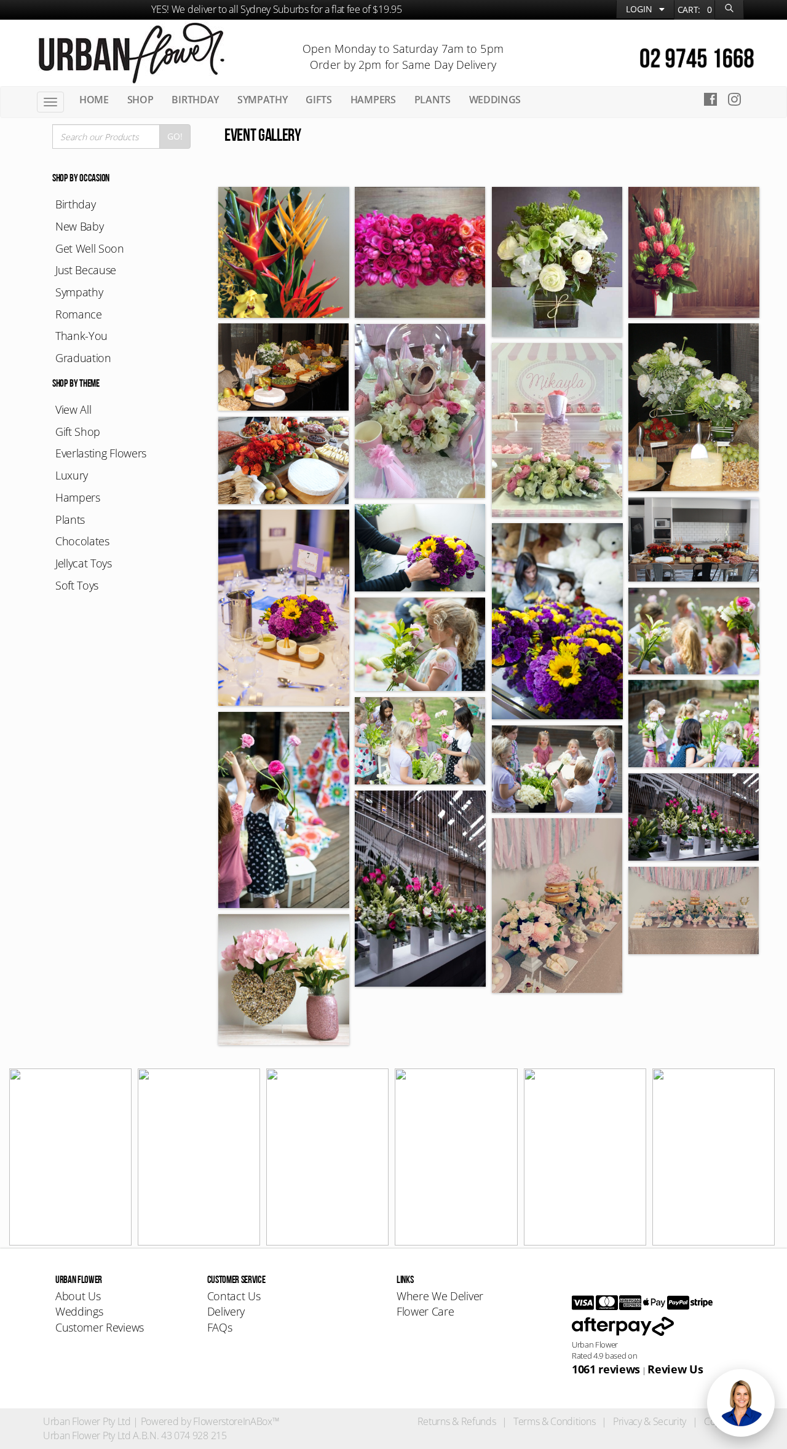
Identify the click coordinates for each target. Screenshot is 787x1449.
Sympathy (79, 292)
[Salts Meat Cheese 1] (693, 539)
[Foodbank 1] (557, 621)
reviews (606, 1369)
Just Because (85, 270)
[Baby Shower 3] (557, 905)
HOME (94, 99)
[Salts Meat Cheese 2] (283, 460)
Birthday (75, 204)
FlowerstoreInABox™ (236, 1421)
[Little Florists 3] (420, 740)
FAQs (219, 1327)
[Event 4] (283, 252)
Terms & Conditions (554, 1421)
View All (73, 409)
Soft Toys (76, 585)
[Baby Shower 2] (693, 910)
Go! (175, 136)
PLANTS (432, 99)
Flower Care (425, 1311)
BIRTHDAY (195, 99)
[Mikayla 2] (420, 411)
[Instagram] (738, 101)
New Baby (79, 226)
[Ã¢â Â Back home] (131, 51)
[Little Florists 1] (557, 769)
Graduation (83, 357)
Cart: (695, 9)
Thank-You (81, 335)
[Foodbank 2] (283, 608)
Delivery (226, 1311)
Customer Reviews (99, 1327)
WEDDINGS (495, 99)
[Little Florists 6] (693, 631)
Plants (70, 519)
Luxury (71, 475)
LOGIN (640, 9)
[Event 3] (420, 252)
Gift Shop (77, 431)
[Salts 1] (693, 407)
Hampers (77, 497)
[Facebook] (710, 101)
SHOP (140, 99)
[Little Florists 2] (283, 810)
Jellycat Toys (83, 563)
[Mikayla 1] (557, 430)
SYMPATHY (262, 99)
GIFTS (318, 99)
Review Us (675, 1369)
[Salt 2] (283, 367)
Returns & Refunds (456, 1421)
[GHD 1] (420, 889)
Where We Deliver (440, 1296)
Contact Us (234, 1296)
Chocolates (82, 541)
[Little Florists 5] (420, 644)
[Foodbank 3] (420, 547)
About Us (77, 1296)
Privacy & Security (649, 1421)
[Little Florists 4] (693, 723)
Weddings (79, 1311)
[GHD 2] (693, 817)
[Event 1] (693, 252)
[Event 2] (557, 262)
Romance (78, 314)
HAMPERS (373, 99)
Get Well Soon (89, 248)
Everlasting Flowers (100, 453)
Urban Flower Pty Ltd (87, 1421)
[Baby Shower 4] (283, 979)
